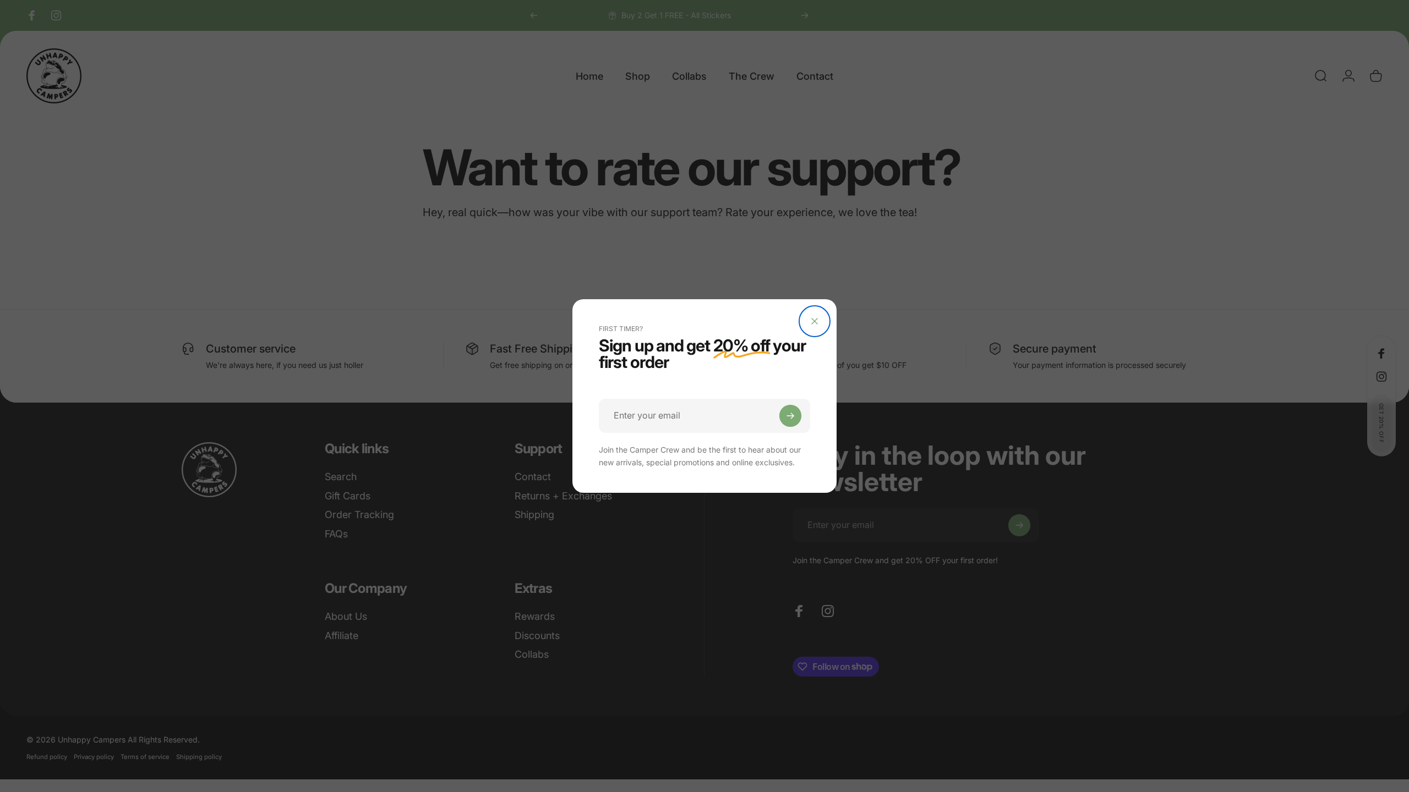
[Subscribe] (790, 416)
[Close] (814, 321)
